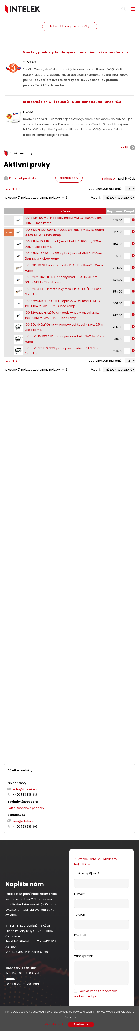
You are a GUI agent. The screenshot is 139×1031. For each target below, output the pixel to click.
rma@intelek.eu (24, 821)
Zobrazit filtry (68, 178)
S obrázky (109, 179)
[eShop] (6, 153)
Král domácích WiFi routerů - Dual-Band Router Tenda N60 (72, 102)
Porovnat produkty (22, 178)
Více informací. (54, 1024)
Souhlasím (81, 1024)
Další (124, 147)
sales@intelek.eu (25, 789)
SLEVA (9, 232)
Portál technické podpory (25, 808)
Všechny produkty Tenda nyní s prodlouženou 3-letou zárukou (75, 52)
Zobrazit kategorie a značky (69, 26)
